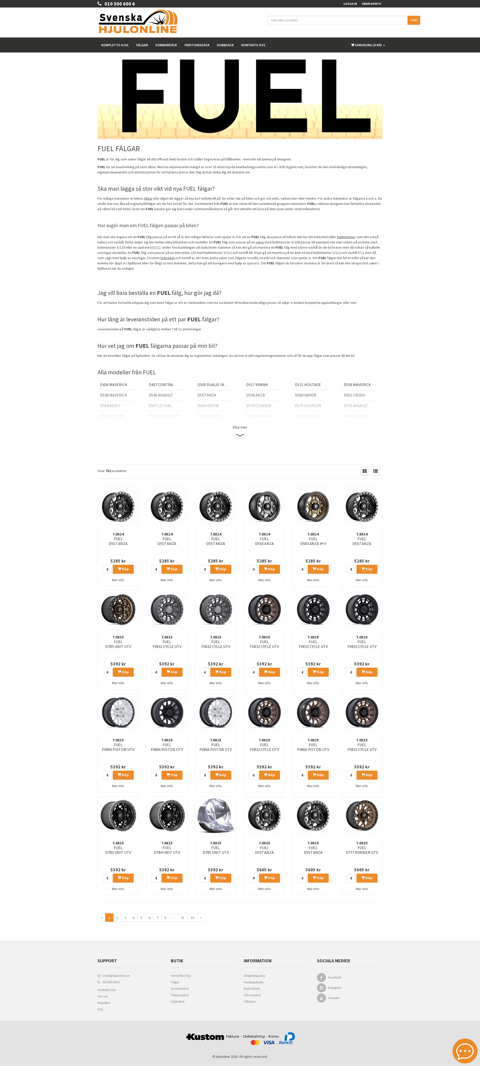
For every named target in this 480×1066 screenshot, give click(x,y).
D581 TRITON (209, 416)
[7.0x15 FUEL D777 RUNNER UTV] (362, 815)
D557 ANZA (207, 395)
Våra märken (252, 995)
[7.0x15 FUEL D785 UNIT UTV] (118, 609)
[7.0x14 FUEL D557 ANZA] (118, 506)
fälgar (148, 198)
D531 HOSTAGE (308, 384)
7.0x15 (118, 641)
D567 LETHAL (160, 405)
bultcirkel (167, 258)
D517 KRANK (257, 384)
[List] (375, 471)
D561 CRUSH (354, 395)
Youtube (333, 998)
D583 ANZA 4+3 (259, 416)
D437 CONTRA (161, 384)
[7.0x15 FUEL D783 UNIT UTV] (118, 815)
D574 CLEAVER (258, 405)
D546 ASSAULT (161, 395)
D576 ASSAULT (356, 405)
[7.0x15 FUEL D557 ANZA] (264, 815)
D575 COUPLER (308, 405)
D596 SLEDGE (355, 416)
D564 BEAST (110, 405)
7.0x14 (118, 539)
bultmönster (346, 237)
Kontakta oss (253, 45)
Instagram (335, 988)
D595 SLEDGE (306, 416)
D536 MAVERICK (357, 384)
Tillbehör (250, 1002)
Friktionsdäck (197, 45)
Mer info (118, 580)
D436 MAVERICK (113, 384)
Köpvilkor (104, 1003)
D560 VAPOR (305, 395)
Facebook (335, 977)
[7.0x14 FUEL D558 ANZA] (264, 506)
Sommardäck (166, 45)
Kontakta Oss (107, 990)
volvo (260, 242)
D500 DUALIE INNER (215, 384)
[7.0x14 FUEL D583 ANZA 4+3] (313, 506)
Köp (125, 569)
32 (192, 917)
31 (182, 917)
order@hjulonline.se (115, 976)
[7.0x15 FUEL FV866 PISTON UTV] (118, 712)
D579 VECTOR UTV (164, 416)
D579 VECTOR (112, 416)
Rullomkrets (252, 989)
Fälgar (142, 45)
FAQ (100, 1009)
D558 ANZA (255, 395)
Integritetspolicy (254, 976)
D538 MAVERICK (113, 395)
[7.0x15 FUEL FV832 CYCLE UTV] (166, 609)
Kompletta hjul (115, 45)
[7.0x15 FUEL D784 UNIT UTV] (166, 815)
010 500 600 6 (118, 3)
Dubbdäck (225, 45)
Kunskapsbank (253, 982)
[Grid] (364, 471)
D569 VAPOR (208, 405)
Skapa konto (371, 3)
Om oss (103, 996)
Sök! (413, 20)
